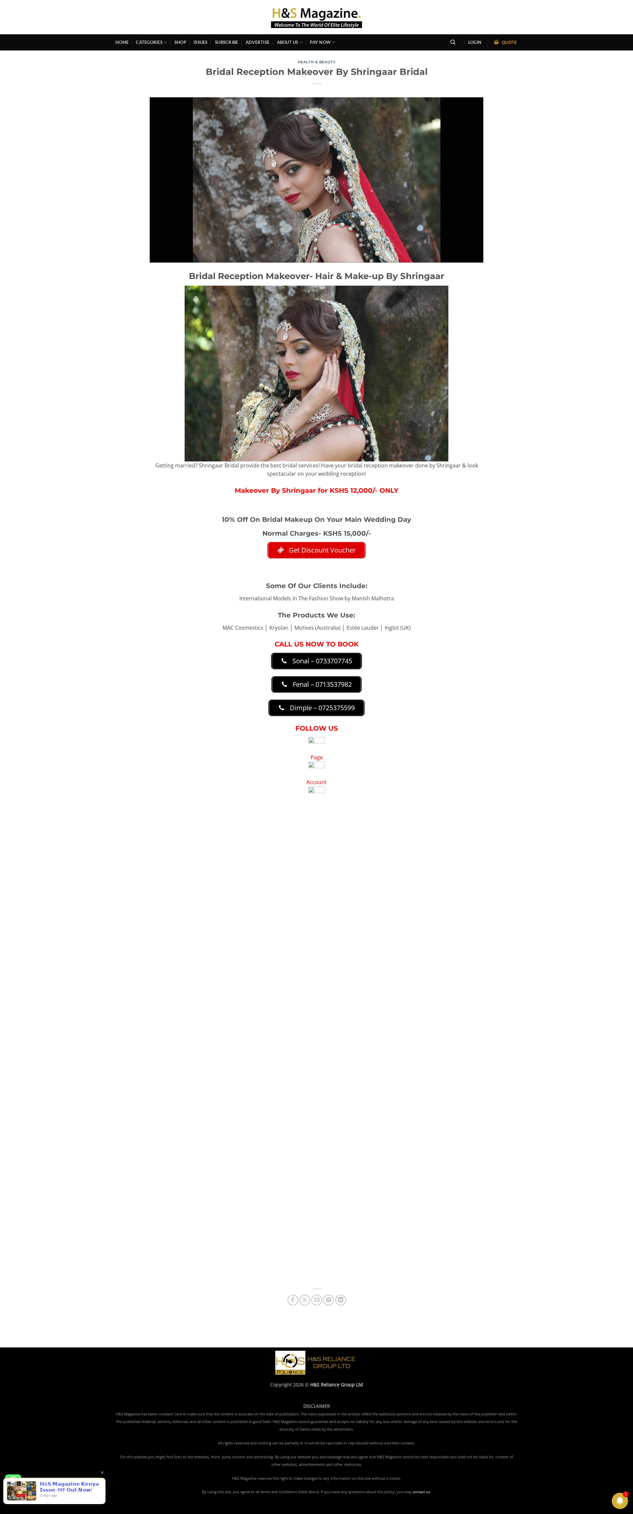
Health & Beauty (316, 62)
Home (122, 42)
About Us (287, 42)
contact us (421, 1492)
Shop (180, 42)
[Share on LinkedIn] (340, 1300)
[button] (474, 42)
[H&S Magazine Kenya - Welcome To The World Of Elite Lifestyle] (316, 17)
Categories (149, 42)
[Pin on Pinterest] (328, 1300)
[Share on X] (304, 1300)
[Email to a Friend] (316, 1300)
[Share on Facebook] (292, 1300)
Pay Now (320, 42)
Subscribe (226, 42)
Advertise (257, 42)
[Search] (452, 42)
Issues (201, 42)
